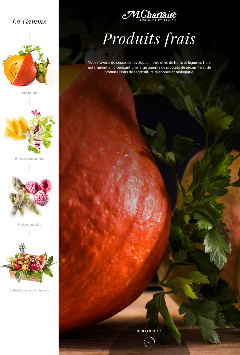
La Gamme (29, 21)
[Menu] (227, 15)
